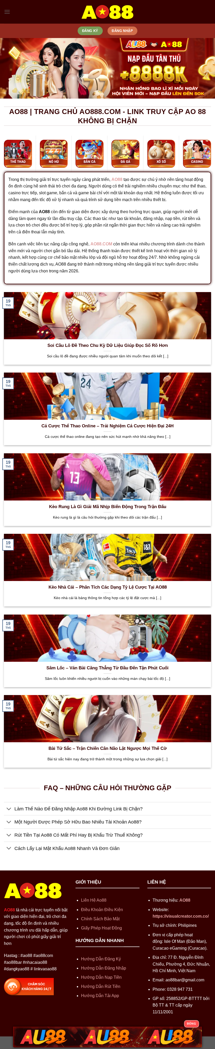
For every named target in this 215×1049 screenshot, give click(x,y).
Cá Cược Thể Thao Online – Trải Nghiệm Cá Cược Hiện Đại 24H (107, 425)
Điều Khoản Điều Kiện (102, 909)
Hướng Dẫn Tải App (100, 995)
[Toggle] (9, 809)
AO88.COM (101, 244)
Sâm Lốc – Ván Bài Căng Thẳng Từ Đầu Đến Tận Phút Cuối (107, 667)
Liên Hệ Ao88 (93, 900)
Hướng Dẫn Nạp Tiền (101, 977)
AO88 (9, 910)
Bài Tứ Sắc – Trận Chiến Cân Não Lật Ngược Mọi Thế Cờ (108, 748)
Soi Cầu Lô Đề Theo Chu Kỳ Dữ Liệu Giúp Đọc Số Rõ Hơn (107, 345)
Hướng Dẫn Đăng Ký (101, 959)
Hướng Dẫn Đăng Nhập (103, 968)
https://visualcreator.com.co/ (181, 916)
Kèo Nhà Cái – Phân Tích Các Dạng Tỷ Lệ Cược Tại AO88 (108, 587)
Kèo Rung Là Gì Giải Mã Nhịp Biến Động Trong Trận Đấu (107, 506)
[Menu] (7, 11)
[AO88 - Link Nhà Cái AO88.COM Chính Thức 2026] (107, 12)
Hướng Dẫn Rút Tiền (100, 986)
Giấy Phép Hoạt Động (101, 928)
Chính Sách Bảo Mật (101, 919)
